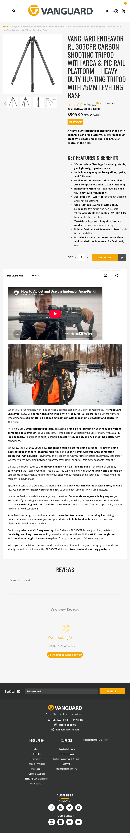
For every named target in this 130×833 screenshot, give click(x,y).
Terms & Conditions (36, 763)
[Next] (59, 103)
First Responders (37, 783)
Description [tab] (15, 275)
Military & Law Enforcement (36, 778)
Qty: (70, 257)
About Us (36, 754)
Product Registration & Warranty (66, 759)
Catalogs (36, 749)
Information (36, 740)
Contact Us (70, 724)
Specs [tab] (35, 275)
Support (66, 740)
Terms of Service (89, 739)
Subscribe (112, 691)
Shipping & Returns (67, 749)
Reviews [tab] (14, 580)
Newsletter (12, 691)
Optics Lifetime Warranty (66, 768)
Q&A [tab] (27, 580)
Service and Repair (66, 754)
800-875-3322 (69, 720)
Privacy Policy (36, 759)
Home (6, 26)
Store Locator (36, 768)
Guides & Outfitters (36, 773)
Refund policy (101, 739)
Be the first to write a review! (65, 654)
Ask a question (107, 103)
